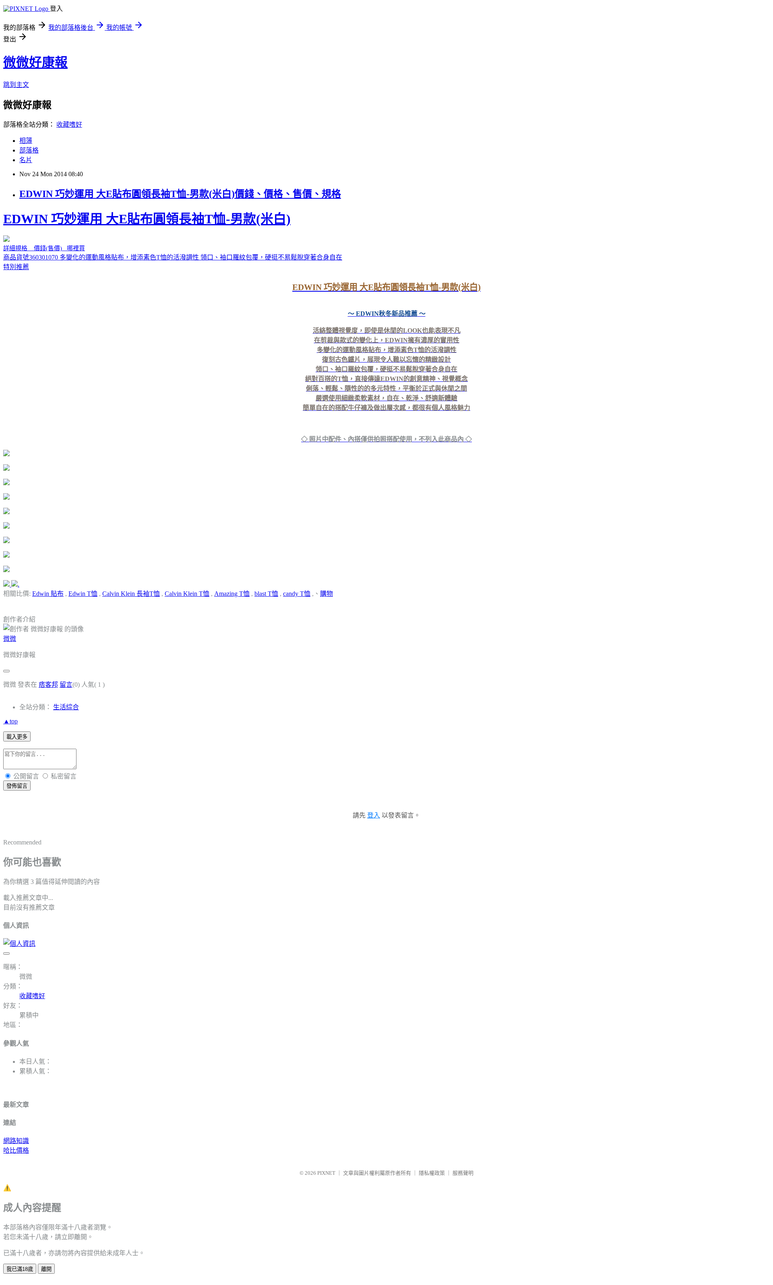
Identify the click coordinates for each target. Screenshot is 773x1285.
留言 (66, 684)
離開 (46, 1269)
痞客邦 (48, 684)
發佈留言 (16, 786)
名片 (25, 160)
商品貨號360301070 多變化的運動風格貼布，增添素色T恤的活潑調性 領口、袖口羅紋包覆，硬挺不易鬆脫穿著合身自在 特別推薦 (242, 327)
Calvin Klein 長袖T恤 (131, 593)
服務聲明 (463, 1173)
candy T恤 (296, 593)
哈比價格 (16, 1150)
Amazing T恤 (232, 593)
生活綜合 (66, 707)
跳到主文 (16, 84)
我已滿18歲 (19, 1269)
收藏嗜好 (69, 124)
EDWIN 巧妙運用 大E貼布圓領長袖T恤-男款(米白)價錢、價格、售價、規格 (180, 194)
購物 (326, 593)
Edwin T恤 (82, 593)
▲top (10, 721)
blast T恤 (266, 593)
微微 (9, 638)
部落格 (29, 150)
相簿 (25, 140)
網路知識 (16, 1140)
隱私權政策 (432, 1173)
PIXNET (326, 1173)
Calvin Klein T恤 (187, 593)
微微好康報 (35, 62)
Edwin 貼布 (48, 593)
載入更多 (16, 737)
